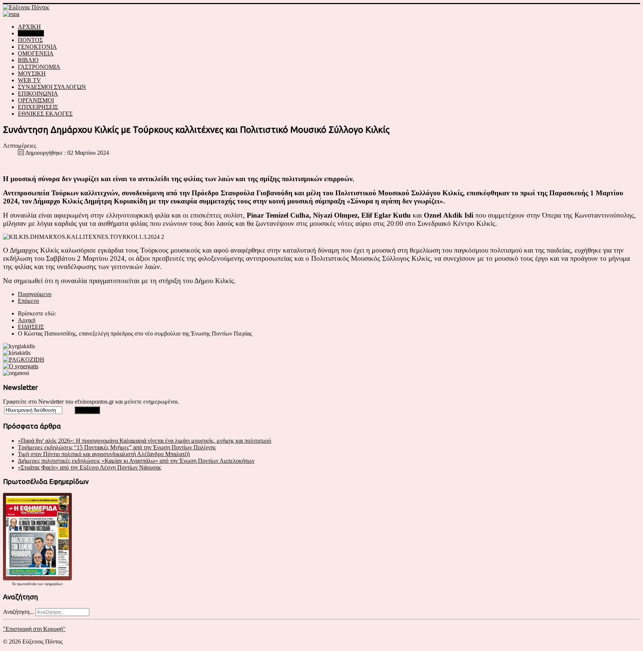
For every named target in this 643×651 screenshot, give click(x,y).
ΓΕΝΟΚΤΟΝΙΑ (37, 47)
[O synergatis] (20, 366)
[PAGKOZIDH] (23, 359)
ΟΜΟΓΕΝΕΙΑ (36, 53)
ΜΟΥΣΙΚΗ (32, 73)
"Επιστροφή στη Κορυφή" (34, 629)
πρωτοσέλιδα (26, 584)
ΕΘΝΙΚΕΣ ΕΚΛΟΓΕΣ (45, 113)
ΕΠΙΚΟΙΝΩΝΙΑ (38, 93)
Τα (14, 584)
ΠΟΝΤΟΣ (30, 40)
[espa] (11, 14)
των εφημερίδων (49, 584)
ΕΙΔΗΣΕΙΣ (31, 33)
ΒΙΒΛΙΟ (28, 60)
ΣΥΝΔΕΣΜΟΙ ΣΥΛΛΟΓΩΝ (52, 87)
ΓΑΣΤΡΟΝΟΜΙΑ (39, 67)
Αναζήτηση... (18, 612)
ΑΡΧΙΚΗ (29, 26)
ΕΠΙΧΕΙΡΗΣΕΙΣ (38, 107)
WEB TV (29, 80)
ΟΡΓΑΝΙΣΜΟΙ (36, 100)
